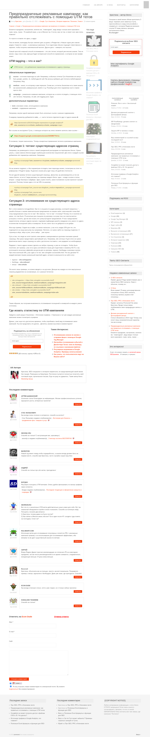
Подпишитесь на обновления (27, 331)
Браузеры (114, 228)
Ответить (78, 404)
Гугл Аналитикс (50, 21)
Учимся (80, 21)
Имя (11, 622)
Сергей (24, 550)
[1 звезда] (10, 353)
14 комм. (123, 178)
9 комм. (123, 169)
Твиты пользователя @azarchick (120, 265)
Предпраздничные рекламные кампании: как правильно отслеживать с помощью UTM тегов (125, 156)
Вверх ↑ (138, 734)
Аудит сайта (115, 225)
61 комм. (125, 133)
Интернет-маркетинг (63, 21)
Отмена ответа (61, 617)
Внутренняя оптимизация (120, 234)
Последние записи (134, 99)
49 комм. (123, 142)
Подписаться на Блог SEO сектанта (126, 42)
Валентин (25, 451)
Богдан (24, 482)
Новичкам (114, 243)
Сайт (11, 641)
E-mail (11, 631)
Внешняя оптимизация (119, 231)
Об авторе (98, 5)
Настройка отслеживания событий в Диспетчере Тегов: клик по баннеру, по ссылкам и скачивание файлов (68, 344)
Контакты (121, 5)
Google (42, 21)
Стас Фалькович (28, 413)
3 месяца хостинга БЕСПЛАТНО (60, 438)
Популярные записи (117, 99)
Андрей (24, 468)
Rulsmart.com (27, 531)
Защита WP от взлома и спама (122, 131)
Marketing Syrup (27, 379)
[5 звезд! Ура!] (17, 353)
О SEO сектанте (116, 277)
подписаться (13, 689)
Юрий (60, 723)
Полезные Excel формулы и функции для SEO (93, 117)
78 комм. (123, 117)
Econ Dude (25, 585)
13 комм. (125, 188)
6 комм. (123, 149)
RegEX (128, 84)
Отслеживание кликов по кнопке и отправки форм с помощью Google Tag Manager (67, 337)
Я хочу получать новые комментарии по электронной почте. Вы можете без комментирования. (37, 688)
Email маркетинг (116, 213)
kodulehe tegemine (29, 600)
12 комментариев (89, 21)
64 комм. (125, 126)
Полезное (73, 21)
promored (17, 734)
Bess (60, 713)
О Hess (110, 5)
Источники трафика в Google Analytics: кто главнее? (94, 95)
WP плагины (115, 222)
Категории (134, 5)
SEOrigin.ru (26, 505)
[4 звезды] (15, 353)
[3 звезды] (13, 353)
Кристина (18, 21)
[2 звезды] (12, 353)
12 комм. (125, 160)
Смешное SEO (116, 249)
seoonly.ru (26, 433)
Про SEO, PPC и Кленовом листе (123, 147)
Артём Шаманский (29, 396)
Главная (86, 5)
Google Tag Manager (118, 219)
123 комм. (125, 108)
